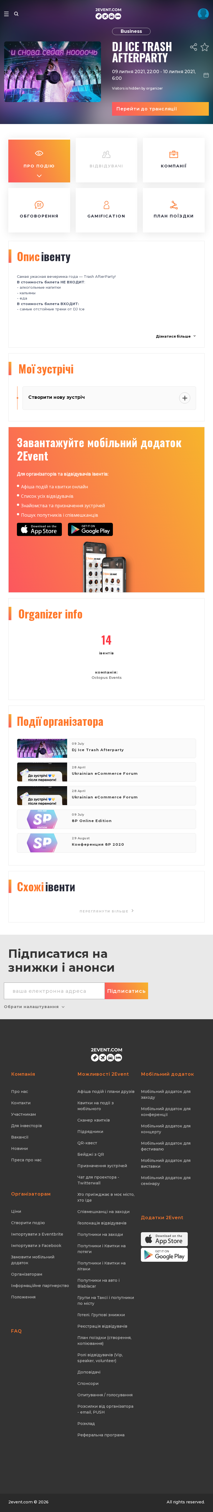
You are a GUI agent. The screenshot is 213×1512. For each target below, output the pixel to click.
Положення (23, 1297)
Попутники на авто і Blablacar (98, 1283)
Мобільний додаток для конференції (166, 1111)
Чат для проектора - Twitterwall (98, 1180)
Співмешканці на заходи (103, 1211)
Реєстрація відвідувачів (102, 1326)
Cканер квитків (93, 1120)
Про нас (19, 1091)
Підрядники (90, 1131)
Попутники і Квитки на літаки (101, 1266)
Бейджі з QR (90, 1154)
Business (131, 31)
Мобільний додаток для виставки (166, 1163)
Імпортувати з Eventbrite (37, 1234)
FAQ (16, 1331)
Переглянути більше (105, 911)
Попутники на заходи (100, 1234)
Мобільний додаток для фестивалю (166, 1146)
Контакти (21, 1102)
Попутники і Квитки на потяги (101, 1248)
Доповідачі (88, 1372)
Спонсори (87, 1383)
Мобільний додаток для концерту (166, 1129)
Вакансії (20, 1137)
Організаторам (26, 1274)
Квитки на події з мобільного (95, 1105)
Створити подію (28, 1222)
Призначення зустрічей (102, 1165)
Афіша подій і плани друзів (106, 1091)
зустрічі (45, 368)
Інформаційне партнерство (40, 1285)
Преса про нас (26, 1159)
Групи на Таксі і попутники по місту (105, 1300)
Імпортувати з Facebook (36, 1245)
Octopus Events (107, 677)
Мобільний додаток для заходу (166, 1094)
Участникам (23, 1114)
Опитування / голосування (105, 1394)
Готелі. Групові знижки (101, 1314)
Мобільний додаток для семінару (166, 1180)
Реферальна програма (101, 1434)
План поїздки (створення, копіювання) (104, 1340)
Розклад (86, 1423)
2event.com (20, 1501)
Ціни (16, 1211)
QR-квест (87, 1142)
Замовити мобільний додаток (32, 1259)
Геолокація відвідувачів (101, 1223)
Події (60, 720)
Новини (19, 1148)
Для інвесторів (26, 1125)
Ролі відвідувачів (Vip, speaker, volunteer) (100, 1357)
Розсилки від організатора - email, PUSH (105, 1409)
